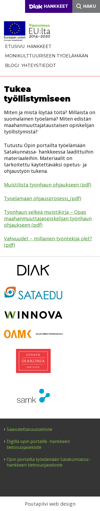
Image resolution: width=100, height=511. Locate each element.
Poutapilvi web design (50, 504)
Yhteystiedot (38, 65)
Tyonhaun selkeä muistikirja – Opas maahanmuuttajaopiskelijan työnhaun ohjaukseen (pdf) (48, 218)
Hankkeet (39, 46)
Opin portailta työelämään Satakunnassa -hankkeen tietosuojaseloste (49, 462)
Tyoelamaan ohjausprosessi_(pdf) (42, 198)
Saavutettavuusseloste (29, 429)
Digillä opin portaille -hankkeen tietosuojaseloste (38, 444)
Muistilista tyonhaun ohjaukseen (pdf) (47, 184)
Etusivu (15, 46)
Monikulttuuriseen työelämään (46, 55)
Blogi (12, 65)
